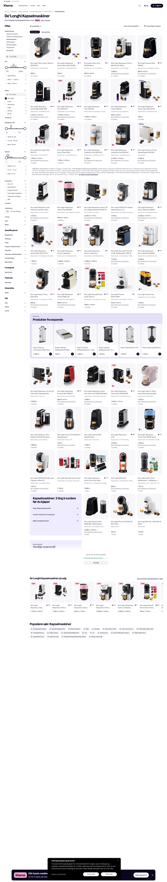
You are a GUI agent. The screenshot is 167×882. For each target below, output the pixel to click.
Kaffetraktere (10, 42)
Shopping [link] (14, 11)
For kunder (7, 1)
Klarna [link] (7, 11)
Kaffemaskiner (9, 31)
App (38, 5)
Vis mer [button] (96, 563)
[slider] (6, 67)
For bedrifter (15, 1)
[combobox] (132, 26)
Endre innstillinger (59, 874)
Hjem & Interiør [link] (23, 11)
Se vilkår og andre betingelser (88, 174)
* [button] (120, 73)
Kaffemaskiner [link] (48, 11)
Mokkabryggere (11, 45)
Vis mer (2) (9, 50)
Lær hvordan (45, 20)
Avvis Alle (91, 874)
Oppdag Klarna (23, 5)
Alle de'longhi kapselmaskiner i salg (150, 579)
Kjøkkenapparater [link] (36, 11)
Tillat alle (109, 874)
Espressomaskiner (12, 34)
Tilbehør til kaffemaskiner (14, 37)
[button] (146, 6)
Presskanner (10, 47)
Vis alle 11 (8, 203)
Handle (32, 5)
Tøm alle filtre (45, 32)
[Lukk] (118, 860)
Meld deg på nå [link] (141, 875)
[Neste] (158, 340)
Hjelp (44, 5)
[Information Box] (40, 26)
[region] (84, 868)
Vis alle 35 (8, 117)
